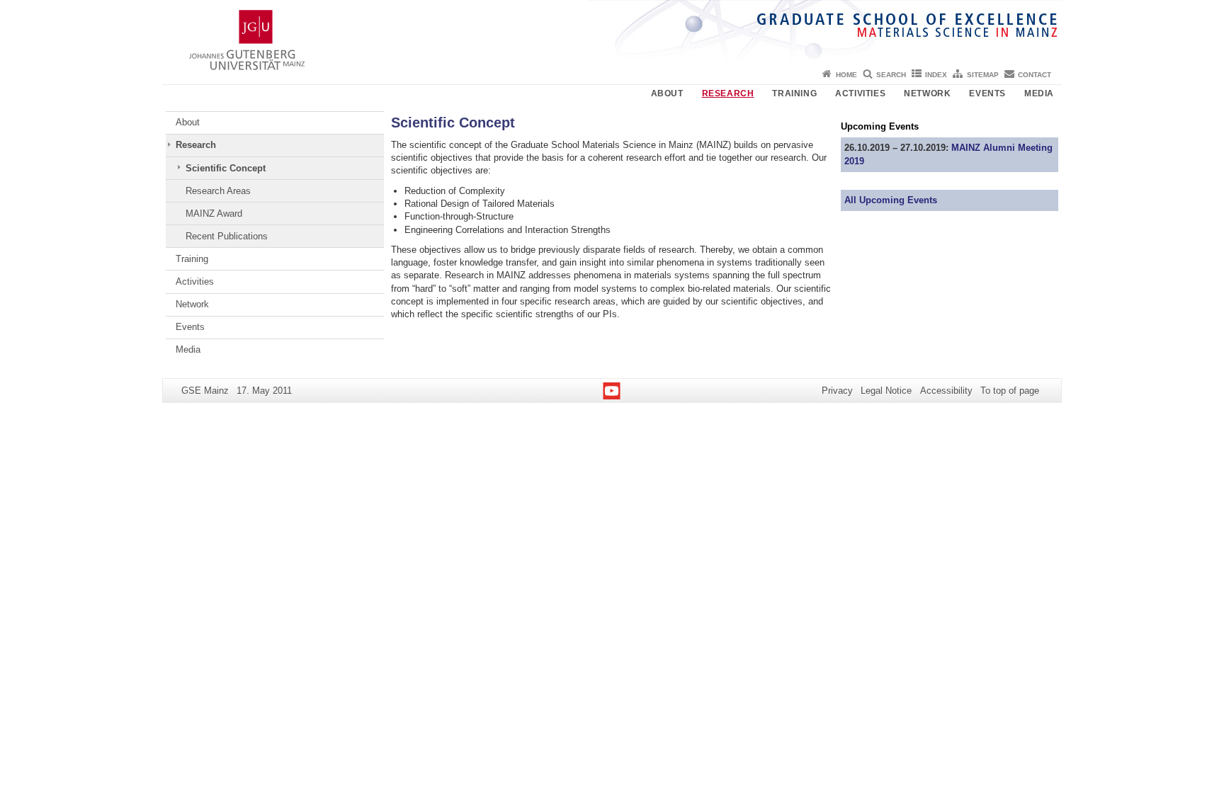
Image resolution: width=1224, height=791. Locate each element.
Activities (860, 93)
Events (987, 93)
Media (1039, 93)
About (667, 93)
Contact (1034, 75)
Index (936, 75)
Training (794, 93)
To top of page (1009, 390)
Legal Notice (886, 390)
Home (846, 75)
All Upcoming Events (890, 200)
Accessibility (946, 390)
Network (927, 93)
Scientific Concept (226, 168)
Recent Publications (227, 236)
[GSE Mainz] (612, 32)
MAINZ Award (214, 213)
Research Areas (218, 191)
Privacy (837, 390)
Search (891, 75)
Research (728, 93)
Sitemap (983, 75)
